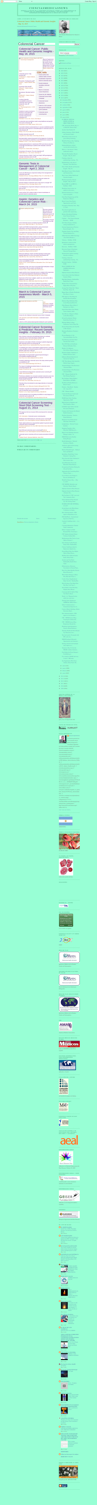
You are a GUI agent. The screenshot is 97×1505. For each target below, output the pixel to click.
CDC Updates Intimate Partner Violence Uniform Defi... (69, 535)
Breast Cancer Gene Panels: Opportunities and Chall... (69, 202)
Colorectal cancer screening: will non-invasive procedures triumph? (36, 434)
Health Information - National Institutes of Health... (69, 442)
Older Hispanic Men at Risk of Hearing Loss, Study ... (69, 306)
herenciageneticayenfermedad (69, 1246)
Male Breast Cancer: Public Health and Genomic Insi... (71, 172)
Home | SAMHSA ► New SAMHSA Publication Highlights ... (68, 268)
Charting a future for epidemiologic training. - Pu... (70, 159)
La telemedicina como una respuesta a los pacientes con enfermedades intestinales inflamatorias (73, 1319)
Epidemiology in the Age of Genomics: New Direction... (69, 163)
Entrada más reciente (22, 518)
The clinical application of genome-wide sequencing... (69, 210)
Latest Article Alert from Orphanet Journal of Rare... (70, 276)
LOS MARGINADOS (66, 1236)
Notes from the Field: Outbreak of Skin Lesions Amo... (70, 459)
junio (63, 115)
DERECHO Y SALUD (67, 1276)
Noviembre (63, 1365)
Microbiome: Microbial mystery (27, 92)
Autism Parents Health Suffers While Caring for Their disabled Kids (73, 1397)
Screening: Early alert (24, 86)
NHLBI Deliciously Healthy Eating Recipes (69, 438)
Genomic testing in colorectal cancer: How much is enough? (34, 182)
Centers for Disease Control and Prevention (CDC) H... (70, 395)
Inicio (37, 518)
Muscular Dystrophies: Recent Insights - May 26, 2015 (69, 155)
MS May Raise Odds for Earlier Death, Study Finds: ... (70, 556)
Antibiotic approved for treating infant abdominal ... (70, 446)
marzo (64, 668)
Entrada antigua (52, 518)
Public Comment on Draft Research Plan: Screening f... (70, 530)
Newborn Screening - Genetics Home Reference (69, 416)
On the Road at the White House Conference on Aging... (70, 509)
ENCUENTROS (65, 1381)
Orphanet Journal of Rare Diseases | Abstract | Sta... (70, 492)
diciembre (65, 100)
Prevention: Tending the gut (26, 81)
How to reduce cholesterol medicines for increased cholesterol (73, 1444)
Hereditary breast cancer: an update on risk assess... (69, 189)
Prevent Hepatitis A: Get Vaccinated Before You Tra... (70, 336)
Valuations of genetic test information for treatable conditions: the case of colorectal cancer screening (35, 389)
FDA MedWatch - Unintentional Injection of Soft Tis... (70, 518)
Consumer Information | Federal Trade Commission (70, 526)
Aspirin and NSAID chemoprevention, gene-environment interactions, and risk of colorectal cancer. (33, 227)
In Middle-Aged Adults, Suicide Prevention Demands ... (70, 407)
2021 (62, 83)
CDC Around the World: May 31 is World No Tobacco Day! (70, 126)
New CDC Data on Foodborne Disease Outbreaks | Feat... (69, 345)
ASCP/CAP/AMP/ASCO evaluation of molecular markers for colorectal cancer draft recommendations (34, 179)
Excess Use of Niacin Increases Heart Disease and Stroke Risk (73, 1344)
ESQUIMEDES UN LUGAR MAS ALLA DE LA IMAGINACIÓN (70, 1405)
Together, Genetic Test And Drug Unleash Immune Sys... (70, 232)
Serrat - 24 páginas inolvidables (72, 1383)
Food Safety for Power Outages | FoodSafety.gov (70, 653)
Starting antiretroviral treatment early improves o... (70, 644)
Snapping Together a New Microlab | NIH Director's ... (69, 429)
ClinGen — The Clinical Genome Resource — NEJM (70, 219)
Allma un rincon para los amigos (69, 1454)
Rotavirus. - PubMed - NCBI (69, 247)
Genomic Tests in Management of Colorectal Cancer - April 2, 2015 (34, 166)
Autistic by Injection (66, 1393)
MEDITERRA (64, 1451)
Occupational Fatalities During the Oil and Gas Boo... (71, 468)
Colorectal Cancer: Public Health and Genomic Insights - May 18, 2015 (36, 51)
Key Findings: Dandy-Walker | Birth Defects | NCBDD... (69, 379)
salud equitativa (74, 735)
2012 (62, 681)
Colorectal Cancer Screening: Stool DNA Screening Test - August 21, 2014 (36, 405)
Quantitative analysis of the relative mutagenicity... (69, 243)
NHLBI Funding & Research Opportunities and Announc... (70, 640)
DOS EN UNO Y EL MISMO (68, 1330)
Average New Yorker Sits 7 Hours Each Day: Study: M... (70, 289)
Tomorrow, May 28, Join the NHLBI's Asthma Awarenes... (70, 649)
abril (63, 666)
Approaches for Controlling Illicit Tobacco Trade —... (70, 472)
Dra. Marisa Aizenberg (67, 1314)
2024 (62, 75)
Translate (71, 55)
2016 (62, 95)
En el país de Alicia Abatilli (68, 1364)
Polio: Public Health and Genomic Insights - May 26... (70, 167)
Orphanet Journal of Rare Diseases (70, 272)
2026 (62, 71)
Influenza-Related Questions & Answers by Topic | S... (70, 358)
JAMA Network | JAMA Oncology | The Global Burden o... (70, 236)
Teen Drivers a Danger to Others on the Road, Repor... (70, 315)
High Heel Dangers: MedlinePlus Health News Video (70, 280)
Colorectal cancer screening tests (43, 113)
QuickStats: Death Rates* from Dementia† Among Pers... (70, 455)
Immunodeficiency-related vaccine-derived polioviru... (70, 146)
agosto (64, 110)
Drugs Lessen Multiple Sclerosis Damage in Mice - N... (70, 433)
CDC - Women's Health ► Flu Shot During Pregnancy (69, 375)
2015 (62, 98)
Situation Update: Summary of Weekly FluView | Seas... (69, 353)
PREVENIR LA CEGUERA (68, 1352)
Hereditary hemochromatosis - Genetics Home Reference (69, 627)
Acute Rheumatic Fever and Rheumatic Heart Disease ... (69, 463)
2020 (62, 85)
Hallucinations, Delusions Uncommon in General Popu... (70, 567)
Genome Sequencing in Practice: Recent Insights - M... (70, 228)
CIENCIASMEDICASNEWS (48, 8)
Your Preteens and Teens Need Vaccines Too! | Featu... (69, 340)
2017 (62, 93)
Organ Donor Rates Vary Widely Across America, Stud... (70, 310)
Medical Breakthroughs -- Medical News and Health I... (71, 450)
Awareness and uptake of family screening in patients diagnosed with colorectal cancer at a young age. (35, 342)
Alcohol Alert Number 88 (68, 130)
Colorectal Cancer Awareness (43, 102)
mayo (63, 117)
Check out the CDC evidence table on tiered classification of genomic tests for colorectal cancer (45, 77)
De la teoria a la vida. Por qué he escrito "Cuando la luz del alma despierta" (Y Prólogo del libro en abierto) (73, 1306)
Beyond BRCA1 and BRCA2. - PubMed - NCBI (70, 185)
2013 (62, 678)
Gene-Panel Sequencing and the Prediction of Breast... (70, 198)
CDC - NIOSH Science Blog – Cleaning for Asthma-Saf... (69, 618)
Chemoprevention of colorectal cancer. (29, 249)
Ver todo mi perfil (65, 809)
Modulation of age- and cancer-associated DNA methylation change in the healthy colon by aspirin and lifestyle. (36, 267)
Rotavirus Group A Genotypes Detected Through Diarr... (69, 250)
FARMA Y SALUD (66, 1427)
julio (63, 112)
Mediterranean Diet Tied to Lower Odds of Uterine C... (70, 539)
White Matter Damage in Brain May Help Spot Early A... (70, 575)
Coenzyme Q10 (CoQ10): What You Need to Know (70, 593)
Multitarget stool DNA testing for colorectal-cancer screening (34, 419)
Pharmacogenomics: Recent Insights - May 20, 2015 (69, 180)
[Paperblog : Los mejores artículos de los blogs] (63, 907)
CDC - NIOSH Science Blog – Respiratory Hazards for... (69, 623)
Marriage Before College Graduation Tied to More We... (70, 323)
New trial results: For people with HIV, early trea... (70, 636)
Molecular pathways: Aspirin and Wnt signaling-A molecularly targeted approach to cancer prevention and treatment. (34, 254)
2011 (62, 683)
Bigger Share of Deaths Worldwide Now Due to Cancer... (71, 293)
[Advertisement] (31, 504)
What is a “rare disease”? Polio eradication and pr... (70, 150)
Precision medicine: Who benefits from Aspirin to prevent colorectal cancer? (48, 212)
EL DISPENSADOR (66, 1227)
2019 (62, 88)
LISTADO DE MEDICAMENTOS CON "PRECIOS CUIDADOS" (69, 1429)
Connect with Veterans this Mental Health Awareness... (71, 412)
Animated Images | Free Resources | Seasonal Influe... (70, 366)
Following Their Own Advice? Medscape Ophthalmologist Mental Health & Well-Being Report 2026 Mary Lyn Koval (69, 1258)
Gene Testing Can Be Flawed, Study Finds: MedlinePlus (69, 543)
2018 (62, 90)
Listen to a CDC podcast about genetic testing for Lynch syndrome (45, 107)
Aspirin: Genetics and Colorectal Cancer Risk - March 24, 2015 (33, 202)
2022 (62, 80)
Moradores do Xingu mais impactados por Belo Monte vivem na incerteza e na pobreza (69, 1421)
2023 (62, 78)
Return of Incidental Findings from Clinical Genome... (69, 215)
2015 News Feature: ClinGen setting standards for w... (69, 223)
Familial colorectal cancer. (25, 134)
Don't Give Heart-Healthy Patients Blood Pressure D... (70, 571)
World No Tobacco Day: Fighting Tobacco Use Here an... (70, 142)
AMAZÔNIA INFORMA (67, 1418)
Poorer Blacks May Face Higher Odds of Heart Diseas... (70, 552)
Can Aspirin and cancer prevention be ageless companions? (34, 232)
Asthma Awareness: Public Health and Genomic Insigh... (70, 133)
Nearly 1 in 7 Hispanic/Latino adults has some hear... (69, 597)
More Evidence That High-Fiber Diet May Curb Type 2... (70, 584)
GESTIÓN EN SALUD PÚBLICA (70, 1254)
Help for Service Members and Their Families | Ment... (69, 403)
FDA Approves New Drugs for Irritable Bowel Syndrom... (69, 297)
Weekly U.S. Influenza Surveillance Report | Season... (70, 349)
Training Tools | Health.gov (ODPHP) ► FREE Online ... (70, 601)
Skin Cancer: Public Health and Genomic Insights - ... (70, 176)
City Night (70, 1371)
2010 (62, 686)
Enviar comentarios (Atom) (31, 522)
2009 (62, 688)
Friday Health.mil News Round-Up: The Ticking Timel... (70, 500)
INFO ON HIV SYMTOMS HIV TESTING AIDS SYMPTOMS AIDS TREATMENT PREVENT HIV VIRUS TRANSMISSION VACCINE (69, 1437)
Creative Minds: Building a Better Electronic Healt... (70, 610)
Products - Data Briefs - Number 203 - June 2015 (70, 388)
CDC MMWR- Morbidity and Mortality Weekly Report (69, 485)
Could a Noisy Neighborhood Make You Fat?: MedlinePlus (70, 580)
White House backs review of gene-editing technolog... (69, 137)
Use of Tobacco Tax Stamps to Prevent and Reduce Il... (69, 476)
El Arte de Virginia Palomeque (69, 1369)
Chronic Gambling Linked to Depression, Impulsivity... (69, 548)
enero (64, 673)
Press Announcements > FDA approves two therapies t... (69, 614)
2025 (62, 73)
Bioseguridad (64, 1264)
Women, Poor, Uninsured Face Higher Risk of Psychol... (69, 284)
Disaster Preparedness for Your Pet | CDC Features (70, 327)
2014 (62, 676)
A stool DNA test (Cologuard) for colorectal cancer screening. (34, 372)
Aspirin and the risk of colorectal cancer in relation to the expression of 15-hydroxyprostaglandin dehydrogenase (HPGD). (36, 273)
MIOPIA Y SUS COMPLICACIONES (73, 1354)
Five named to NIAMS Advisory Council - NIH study (70, 657)
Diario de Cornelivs (66, 1301)
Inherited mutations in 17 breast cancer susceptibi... (70, 193)
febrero (64, 670)
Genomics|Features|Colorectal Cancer (26, 26)
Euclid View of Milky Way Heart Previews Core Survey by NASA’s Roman (69, 1230)
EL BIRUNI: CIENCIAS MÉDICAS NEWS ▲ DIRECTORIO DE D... (68, 121)
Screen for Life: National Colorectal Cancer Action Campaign (45, 96)
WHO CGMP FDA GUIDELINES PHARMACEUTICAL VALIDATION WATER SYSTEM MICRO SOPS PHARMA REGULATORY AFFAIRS (70, 1337)
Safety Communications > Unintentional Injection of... (70, 605)
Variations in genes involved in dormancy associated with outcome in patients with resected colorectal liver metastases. (27, 114)
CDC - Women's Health (68, 391)
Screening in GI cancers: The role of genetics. (30, 151)
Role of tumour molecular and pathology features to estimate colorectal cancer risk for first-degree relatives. (34, 337)
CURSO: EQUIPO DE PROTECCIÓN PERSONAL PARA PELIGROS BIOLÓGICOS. (73, 1269)
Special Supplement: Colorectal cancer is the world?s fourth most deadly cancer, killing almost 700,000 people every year (48, 63)
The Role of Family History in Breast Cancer (69, 383)
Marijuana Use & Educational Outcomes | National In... (69, 420)
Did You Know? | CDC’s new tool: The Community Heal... (70, 496)
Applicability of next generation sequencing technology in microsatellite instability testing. (33, 355)
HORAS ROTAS (65, 1288)
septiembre (65, 107)
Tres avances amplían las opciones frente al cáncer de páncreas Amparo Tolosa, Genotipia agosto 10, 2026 (69, 1249)
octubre (64, 105)
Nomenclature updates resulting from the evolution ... (70, 254)
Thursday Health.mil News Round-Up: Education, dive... (71, 631)
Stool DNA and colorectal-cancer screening (30, 430)
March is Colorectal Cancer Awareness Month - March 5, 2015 (35, 294)
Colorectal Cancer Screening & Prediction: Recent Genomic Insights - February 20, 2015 (36, 329)
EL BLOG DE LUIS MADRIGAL (66, 1328)
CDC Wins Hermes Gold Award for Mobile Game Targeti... (70, 362)
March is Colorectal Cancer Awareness (44, 90)
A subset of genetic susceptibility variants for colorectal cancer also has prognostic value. (25, 102)
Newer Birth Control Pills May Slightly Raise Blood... (70, 588)
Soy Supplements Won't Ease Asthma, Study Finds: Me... (69, 662)
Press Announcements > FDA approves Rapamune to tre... (70, 513)
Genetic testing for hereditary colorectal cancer (44, 85)
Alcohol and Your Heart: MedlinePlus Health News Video (69, 561)
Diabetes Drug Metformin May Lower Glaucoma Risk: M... (70, 302)
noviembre (65, 102)
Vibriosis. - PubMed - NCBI (69, 240)
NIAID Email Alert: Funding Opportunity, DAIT (69, 399)
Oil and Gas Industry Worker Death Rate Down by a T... (69, 319)
